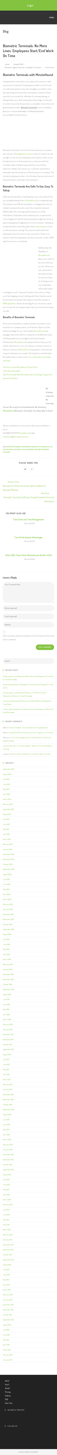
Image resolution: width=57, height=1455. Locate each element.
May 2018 (6, 1009)
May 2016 (6, 1129)
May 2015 (6, 1189)
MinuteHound (31, 200)
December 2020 (8, 854)
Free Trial (8, 1403)
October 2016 (7, 1104)
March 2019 (7, 959)
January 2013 (7, 1300)
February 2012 (7, 1355)
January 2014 (7, 1240)
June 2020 (7, 884)
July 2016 (6, 1119)
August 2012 (7, 1325)
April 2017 (6, 1074)
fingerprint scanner (25, 154)
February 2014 (8, 1235)
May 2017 (6, 1069)
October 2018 (7, 984)
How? (7, 1384)
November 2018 (8, 979)
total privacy (40, 226)
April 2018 (6, 1014)
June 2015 (6, 1185)
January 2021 (7, 849)
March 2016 (7, 1139)
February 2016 (8, 1144)
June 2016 (6, 1124)
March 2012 (7, 1350)
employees (29, 67)
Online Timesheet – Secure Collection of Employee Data (28, 727)
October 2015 (7, 1164)
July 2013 (6, 1270)
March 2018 (7, 1019)
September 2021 (8, 809)
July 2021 (6, 819)
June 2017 (6, 1064)
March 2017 (7, 1079)
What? (8, 1388)
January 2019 (7, 969)
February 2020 (8, 904)
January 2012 (7, 1360)
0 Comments (49, 67)
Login (30, 5)
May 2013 (6, 1280)
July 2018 (6, 999)
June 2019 (6, 944)
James (7, 64)
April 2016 (6, 1134)
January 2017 (7, 1089)
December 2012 (8, 1305)
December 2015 (8, 1154)
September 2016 (8, 1109)
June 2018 (6, 1004)
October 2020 (8, 864)
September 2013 (8, 1260)
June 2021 (6, 824)
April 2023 (6, 794)
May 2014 (6, 1220)
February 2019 (8, 964)
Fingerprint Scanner (29, 447)
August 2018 (7, 994)
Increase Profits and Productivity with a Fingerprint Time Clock (31, 732)
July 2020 (6, 879)
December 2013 (8, 1245)
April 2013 (6, 1285)
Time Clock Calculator (11, 371)
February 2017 (8, 1084)
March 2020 (7, 899)
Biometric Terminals (14, 447)
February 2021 (7, 844)
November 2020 (8, 859)
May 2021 (6, 829)
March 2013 (7, 1290)
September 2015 (8, 1170)
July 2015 (6, 1179)
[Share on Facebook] (32, 469)
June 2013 (6, 1275)
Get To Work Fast (43, 447)
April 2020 (6, 894)
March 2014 (7, 1229)
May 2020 (6, 889)
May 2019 (6, 949)
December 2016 (8, 1094)
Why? (7, 1380)
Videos (8, 1395)
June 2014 (6, 1214)
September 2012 (8, 1320)
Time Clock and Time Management (28, 519)
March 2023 (7, 799)
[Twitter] (6, 1431)
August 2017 (7, 1054)
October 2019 (7, 924)
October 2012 (7, 1315)
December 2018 (8, 974)
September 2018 (8, 989)
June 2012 (6, 1335)
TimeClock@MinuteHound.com (15, 436)
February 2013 (8, 1295)
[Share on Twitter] (25, 469)
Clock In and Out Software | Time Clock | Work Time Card (31, 754)
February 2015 (8, 1204)
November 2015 (8, 1159)
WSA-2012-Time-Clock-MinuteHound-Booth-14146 (28, 555)
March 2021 (7, 839)
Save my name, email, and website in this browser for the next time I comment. (28, 637)
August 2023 (7, 774)
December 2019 (8, 914)
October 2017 (7, 1044)
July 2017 (6, 1059)
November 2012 (8, 1310)
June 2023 (6, 784)
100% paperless (9, 303)
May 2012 (6, 1340)
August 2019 (7, 934)
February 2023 (8, 804)
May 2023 (6, 789)
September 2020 (9, 869)
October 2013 (7, 1255)
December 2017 (8, 1034)
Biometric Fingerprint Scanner (15, 67)
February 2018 (8, 1024)
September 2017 (8, 1049)
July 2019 (6, 939)
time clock (37, 67)
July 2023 (6, 779)
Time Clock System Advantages (28, 537)
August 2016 (7, 1114)
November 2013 (8, 1250)
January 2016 (8, 1149)
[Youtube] (6, 1439)
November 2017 (8, 1039)
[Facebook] (6, 1435)
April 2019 (6, 954)
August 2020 (7, 874)
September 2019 (8, 929)
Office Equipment (27, 449)
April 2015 (6, 1195)
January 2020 (8, 909)
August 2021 (7, 814)
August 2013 (7, 1265)
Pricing (8, 1392)
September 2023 (8, 769)
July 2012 (6, 1330)
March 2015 (7, 1199)
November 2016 (8, 1099)
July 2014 (6, 1210)
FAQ (6, 1399)
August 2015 (7, 1174)
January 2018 (7, 1029)
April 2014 (6, 1225)
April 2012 (6, 1345)
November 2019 (8, 919)
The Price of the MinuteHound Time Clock (20, 367)
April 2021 (6, 834)
